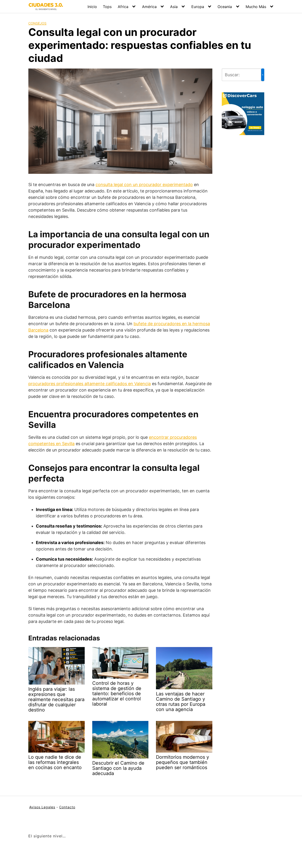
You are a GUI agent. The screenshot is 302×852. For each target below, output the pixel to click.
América (149, 6)
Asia (174, 6)
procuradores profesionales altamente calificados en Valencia (89, 383)
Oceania (225, 6)
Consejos (37, 23)
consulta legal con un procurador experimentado (144, 184)
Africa (123, 6)
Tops (107, 6)
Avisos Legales (42, 807)
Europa (197, 6)
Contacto (67, 807)
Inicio (92, 6)
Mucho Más (256, 6)
